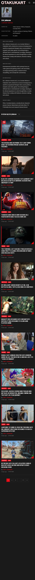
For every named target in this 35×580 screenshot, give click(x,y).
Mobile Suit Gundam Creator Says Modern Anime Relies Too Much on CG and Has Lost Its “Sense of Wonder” (17, 357)
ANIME (4, 176)
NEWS (3, 246)
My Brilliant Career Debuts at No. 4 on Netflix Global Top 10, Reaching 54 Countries (17, 286)
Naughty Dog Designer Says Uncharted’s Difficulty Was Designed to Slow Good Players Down (15, 321)
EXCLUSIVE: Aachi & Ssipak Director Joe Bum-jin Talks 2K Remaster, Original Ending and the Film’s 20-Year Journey (16, 393)
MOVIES (4, 388)
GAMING (4, 139)
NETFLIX (4, 282)
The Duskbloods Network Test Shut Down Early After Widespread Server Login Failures (16, 145)
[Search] (29, 3)
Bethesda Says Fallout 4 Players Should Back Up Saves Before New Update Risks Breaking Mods (16, 465)
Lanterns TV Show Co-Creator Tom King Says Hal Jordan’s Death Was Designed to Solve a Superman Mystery (17, 429)
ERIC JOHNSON (7, 149)
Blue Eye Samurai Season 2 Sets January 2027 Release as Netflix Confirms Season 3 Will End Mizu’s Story (17, 181)
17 (23, 480)
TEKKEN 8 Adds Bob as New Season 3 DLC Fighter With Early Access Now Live (14, 216)
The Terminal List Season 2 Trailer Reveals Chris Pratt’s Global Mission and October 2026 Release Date (16, 251)
